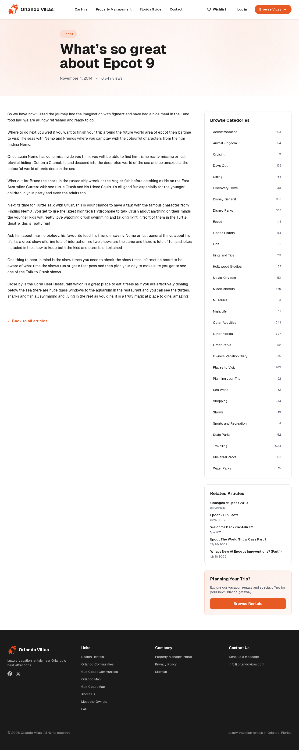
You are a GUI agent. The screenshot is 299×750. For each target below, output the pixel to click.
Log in (242, 9)
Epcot (68, 34)
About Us (88, 694)
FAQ (84, 709)
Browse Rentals (248, 603)
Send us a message (244, 657)
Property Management (114, 9)
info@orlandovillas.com (246, 664)
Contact (176, 9)
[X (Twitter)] (18, 673)
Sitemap (161, 672)
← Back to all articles (27, 321)
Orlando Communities (97, 664)
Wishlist (219, 9)
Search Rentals (92, 657)
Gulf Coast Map (93, 687)
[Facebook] (9, 673)
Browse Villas (270, 9)
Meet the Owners (94, 702)
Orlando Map (91, 679)
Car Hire (81, 9)
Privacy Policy (166, 664)
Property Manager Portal (173, 657)
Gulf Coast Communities (99, 672)
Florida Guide (150, 9)
